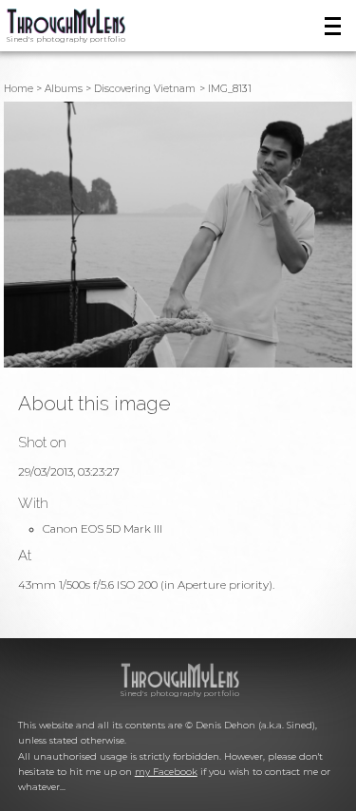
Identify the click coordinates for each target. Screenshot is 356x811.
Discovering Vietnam (145, 89)
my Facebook (166, 771)
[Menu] (333, 26)
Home (18, 89)
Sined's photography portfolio (66, 39)
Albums (64, 89)
